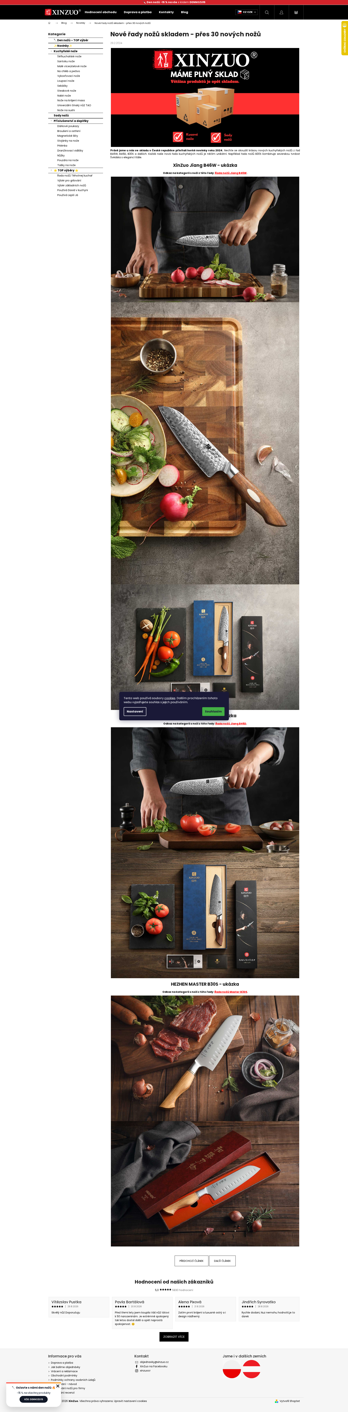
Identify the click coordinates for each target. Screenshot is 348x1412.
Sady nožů (61, 115)
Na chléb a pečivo (68, 71)
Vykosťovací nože (68, 76)
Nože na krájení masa (71, 100)
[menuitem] (100, 12)
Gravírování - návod (64, 1384)
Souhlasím (213, 711)
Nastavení (135, 711)
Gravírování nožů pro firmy (68, 1388)
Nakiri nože (64, 95)
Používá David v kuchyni (72, 190)
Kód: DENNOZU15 (33, 1399)
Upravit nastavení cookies (130, 1401)
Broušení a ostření (68, 131)
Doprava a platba (62, 1363)
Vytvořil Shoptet (290, 1401)
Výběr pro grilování (69, 180)
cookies (169, 698)
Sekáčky (62, 86)
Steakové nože (66, 91)
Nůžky (61, 155)
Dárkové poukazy (68, 126)
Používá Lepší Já (67, 195)
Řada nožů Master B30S (230, 992)
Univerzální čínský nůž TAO (74, 105)
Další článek (222, 1261)
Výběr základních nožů (71, 185)
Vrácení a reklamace (64, 1371)
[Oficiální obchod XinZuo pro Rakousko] (251, 1369)
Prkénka (62, 145)
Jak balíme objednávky (65, 1367)
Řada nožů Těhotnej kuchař (74, 175)
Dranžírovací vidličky (70, 150)
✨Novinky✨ (63, 46)
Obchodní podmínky (64, 1375)
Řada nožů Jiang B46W (231, 173)
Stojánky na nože (68, 141)
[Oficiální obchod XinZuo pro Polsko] (232, 1369)
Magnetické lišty (67, 136)
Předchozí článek (192, 1261)
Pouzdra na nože (68, 160)
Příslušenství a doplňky (71, 121)
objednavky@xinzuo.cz (154, 1362)
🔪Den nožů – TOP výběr (71, 40)
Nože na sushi (66, 110)
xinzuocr (145, 1370)
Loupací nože (65, 81)
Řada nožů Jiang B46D (230, 723)
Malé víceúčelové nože (72, 66)
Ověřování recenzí (63, 1392)
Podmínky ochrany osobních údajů (73, 1380)
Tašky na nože (66, 165)
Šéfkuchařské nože (69, 56)
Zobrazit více (174, 1337)
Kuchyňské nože (65, 51)
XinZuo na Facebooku (153, 1366)
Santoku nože (66, 61)
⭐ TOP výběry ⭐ (66, 170)
